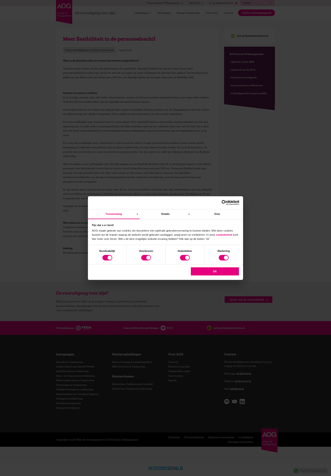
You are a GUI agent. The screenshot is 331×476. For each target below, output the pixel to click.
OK (215, 271)
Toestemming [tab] (114, 213)
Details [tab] (165, 213)
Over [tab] (217, 213)
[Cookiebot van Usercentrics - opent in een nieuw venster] (224, 202)
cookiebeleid (224, 234)
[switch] (146, 257)
